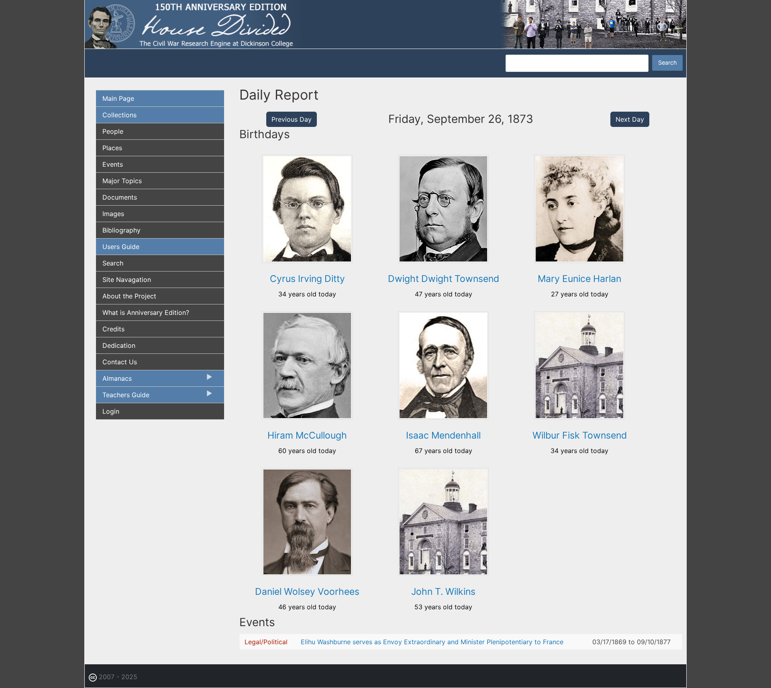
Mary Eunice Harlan (579, 278)
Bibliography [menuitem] (121, 230)
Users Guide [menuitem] (120, 247)
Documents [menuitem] (119, 197)
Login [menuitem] (110, 411)
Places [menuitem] (112, 148)
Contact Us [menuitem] (119, 362)
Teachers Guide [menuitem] (122, 397)
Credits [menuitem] (113, 329)
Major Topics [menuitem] (122, 181)
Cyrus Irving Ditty (307, 278)
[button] (307, 260)
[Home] (385, 24)
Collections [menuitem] (119, 115)
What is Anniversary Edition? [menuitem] (145, 312)
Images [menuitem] (113, 214)
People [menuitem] (112, 131)
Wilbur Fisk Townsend (579, 435)
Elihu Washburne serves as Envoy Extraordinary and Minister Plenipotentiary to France (432, 642)
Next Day (630, 119)
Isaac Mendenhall (443, 435)
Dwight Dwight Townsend (443, 278)
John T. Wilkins (443, 591)
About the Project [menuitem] (129, 296)
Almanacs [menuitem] (114, 380)
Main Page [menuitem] (118, 98)
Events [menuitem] (112, 164)
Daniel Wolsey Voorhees (307, 591)
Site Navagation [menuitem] (126, 280)
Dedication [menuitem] (118, 345)
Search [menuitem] (112, 263)
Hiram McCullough (307, 435)
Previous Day (291, 119)
